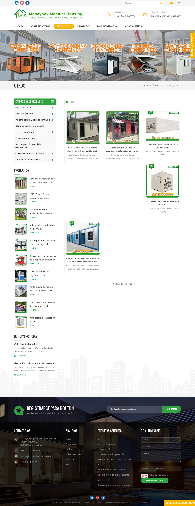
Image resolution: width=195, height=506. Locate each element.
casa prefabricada (24, 113)
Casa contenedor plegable (111, 454)
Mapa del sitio (72, 459)
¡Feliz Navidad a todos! (26, 344)
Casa (20, 26)
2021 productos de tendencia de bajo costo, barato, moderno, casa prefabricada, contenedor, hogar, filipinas (42, 211)
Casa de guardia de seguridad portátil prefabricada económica (41, 273)
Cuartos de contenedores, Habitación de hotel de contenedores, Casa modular (82, 260)
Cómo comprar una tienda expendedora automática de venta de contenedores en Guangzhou (122, 150)
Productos (64, 26)
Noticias (70, 449)
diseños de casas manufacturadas (115, 459)
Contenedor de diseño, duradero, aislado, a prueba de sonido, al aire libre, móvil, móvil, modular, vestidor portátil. (83, 150)
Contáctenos (133, 26)
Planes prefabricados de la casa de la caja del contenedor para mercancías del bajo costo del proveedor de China (42, 242)
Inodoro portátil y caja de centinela (32, 120)
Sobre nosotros (40, 26)
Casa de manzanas (25, 138)
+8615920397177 (29, 462)
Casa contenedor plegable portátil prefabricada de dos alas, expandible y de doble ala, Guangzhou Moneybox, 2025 (42, 181)
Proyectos (83, 26)
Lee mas (33, 186)
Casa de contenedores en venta (114, 485)
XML (68, 464)
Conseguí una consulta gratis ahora (180, 504)
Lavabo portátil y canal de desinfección (28, 146)
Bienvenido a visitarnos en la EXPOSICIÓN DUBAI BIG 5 (35, 363)
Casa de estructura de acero (29, 153)
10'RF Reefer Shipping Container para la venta (162, 203)
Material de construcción (27, 159)
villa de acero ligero (25, 132)
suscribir (171, 409)
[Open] (192, 44)
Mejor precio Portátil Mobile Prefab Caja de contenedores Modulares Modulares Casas (42, 227)
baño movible (104, 449)
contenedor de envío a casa (111, 469)
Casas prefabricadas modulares (113, 475)
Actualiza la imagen (158, 475)
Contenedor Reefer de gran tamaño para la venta (162, 146)
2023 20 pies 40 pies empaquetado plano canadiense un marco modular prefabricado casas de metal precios (41, 196)
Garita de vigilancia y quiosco (29, 126)
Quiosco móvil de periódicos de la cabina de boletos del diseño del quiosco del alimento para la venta (43, 258)
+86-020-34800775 (125, 16)
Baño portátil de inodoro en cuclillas (42, 320)
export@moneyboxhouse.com (166, 16)
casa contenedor (163, 85)
